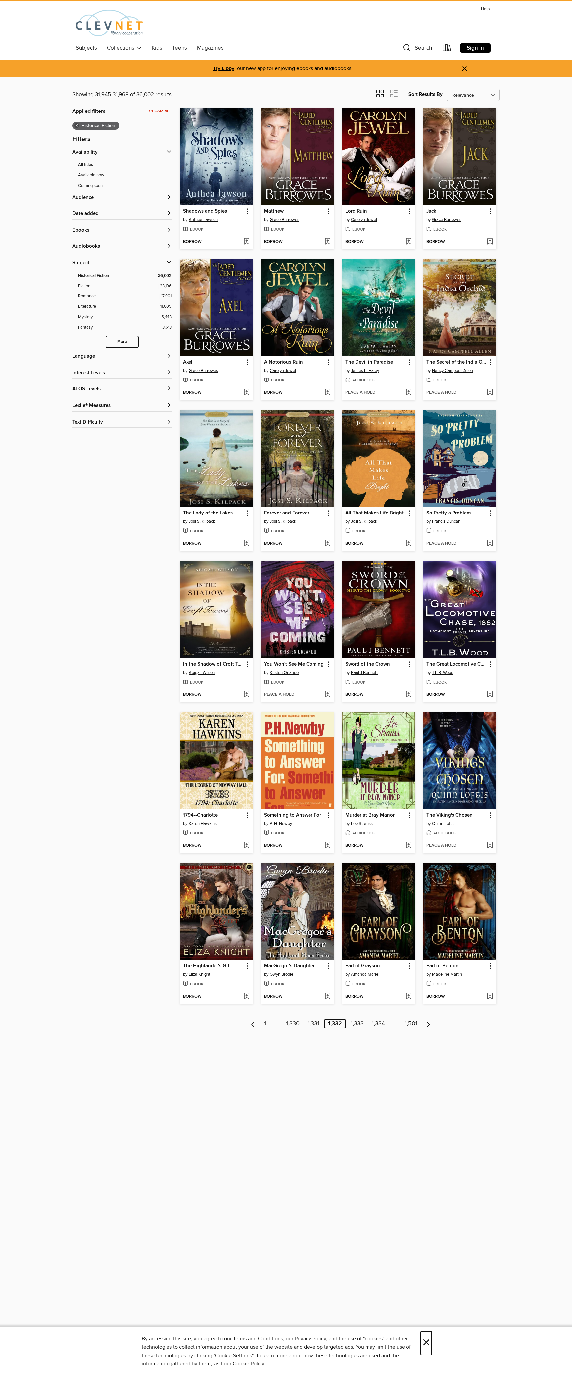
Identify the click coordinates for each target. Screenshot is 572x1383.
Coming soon (90, 185)
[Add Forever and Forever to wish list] (327, 543)
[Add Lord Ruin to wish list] (409, 242)
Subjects (86, 48)
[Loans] (447, 49)
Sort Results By (425, 94)
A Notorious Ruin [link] (283, 362)
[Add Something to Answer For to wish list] (327, 845)
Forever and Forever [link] (286, 513)
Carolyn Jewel (364, 219)
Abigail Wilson (202, 672)
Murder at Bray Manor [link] (370, 815)
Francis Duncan (446, 521)
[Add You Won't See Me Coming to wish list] (327, 695)
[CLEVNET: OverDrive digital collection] (109, 22)
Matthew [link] (274, 211)
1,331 (313, 1023)
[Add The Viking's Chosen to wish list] (490, 845)
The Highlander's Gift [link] (207, 966)
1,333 (357, 1023)
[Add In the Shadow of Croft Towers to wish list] (246, 695)
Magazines (210, 48)
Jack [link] (431, 211)
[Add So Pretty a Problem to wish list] (490, 543)
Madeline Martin (447, 974)
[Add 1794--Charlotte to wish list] (246, 845)
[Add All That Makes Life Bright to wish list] (409, 543)
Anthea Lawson (203, 219)
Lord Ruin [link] (356, 211)
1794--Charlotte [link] (200, 815)
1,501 (411, 1023)
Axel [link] (187, 362)
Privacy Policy (310, 1338)
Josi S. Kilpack (202, 521)
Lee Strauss (362, 823)
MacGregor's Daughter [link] (289, 966)
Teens (179, 48)
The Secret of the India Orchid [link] (456, 362)
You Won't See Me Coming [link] (294, 664)
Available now (91, 175)
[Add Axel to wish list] (246, 392)
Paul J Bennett (364, 672)
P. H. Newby (281, 823)
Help (485, 9)
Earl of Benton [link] (442, 966)
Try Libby (223, 68)
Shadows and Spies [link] (205, 211)
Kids (157, 48)
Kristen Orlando (284, 672)
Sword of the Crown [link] (367, 664)
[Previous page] (253, 1024)
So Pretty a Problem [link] (448, 513)
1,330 (293, 1023)
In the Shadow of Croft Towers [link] (213, 664)
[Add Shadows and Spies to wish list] (246, 242)
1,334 (378, 1023)
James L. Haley (365, 370)
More (122, 342)
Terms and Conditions (258, 1338)
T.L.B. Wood (442, 672)
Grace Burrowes (284, 219)
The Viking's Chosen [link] (449, 815)
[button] (417, 49)
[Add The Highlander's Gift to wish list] (246, 996)
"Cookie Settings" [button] (233, 1355)
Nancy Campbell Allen (452, 370)
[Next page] (428, 1024)
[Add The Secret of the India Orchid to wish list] (490, 392)
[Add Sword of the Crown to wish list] (409, 695)
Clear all (160, 111)
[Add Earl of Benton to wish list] (490, 996)
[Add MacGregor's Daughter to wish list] (327, 996)
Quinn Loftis (443, 823)
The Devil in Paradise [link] (369, 362)
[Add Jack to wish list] (490, 242)
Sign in (475, 48)
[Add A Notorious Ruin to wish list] (327, 392)
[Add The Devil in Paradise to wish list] (409, 392)
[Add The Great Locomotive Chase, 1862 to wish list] (490, 695)
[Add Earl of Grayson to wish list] (409, 996)
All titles (85, 165)
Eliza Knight (199, 974)
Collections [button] (122, 48)
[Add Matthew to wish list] (327, 242)
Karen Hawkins (203, 823)
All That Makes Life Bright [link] (374, 513)
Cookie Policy (248, 1364)
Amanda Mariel (365, 974)
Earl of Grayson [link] (362, 966)
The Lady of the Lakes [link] (208, 513)
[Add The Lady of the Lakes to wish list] (246, 543)
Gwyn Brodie (281, 974)
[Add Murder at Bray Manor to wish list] (409, 845)
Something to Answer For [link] (292, 815)
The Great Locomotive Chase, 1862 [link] (456, 664)
